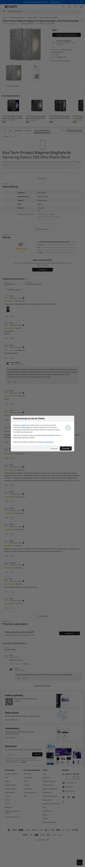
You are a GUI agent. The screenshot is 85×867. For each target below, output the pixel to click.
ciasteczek (25, 425)
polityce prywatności (46, 442)
